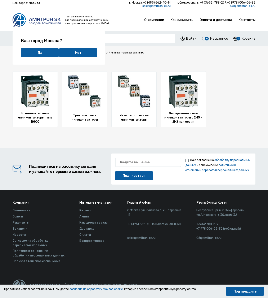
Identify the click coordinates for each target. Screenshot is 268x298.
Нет (78, 53)
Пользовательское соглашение (36, 261)
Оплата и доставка (216, 20)
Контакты (246, 20)
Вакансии (20, 228)
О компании (154, 20)
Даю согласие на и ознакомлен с (217, 165)
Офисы (18, 216)
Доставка (86, 228)
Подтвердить (245, 291)
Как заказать (181, 20)
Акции (84, 216)
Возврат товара (91, 241)
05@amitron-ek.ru (242, 6)
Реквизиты (21, 222)
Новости (19, 235)
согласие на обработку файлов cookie (96, 289)
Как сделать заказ (93, 222)
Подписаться (134, 176)
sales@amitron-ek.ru (156, 6)
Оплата (85, 235)
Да (39, 53)
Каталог (85, 210)
